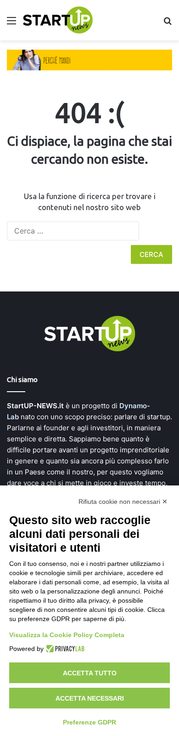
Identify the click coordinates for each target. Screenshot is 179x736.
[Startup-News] (58, 20)
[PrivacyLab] (64, 648)
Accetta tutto (90, 673)
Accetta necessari (90, 698)
